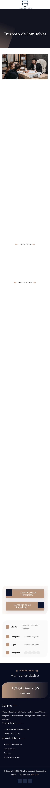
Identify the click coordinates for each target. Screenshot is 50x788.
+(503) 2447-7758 (25, 688)
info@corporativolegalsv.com (16, 729)
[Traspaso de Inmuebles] (25, 66)
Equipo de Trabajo (12, 757)
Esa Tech (35, 774)
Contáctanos (9, 749)
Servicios (8, 753)
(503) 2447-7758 (12, 733)
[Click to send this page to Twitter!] (30, 652)
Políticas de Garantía (13, 744)
